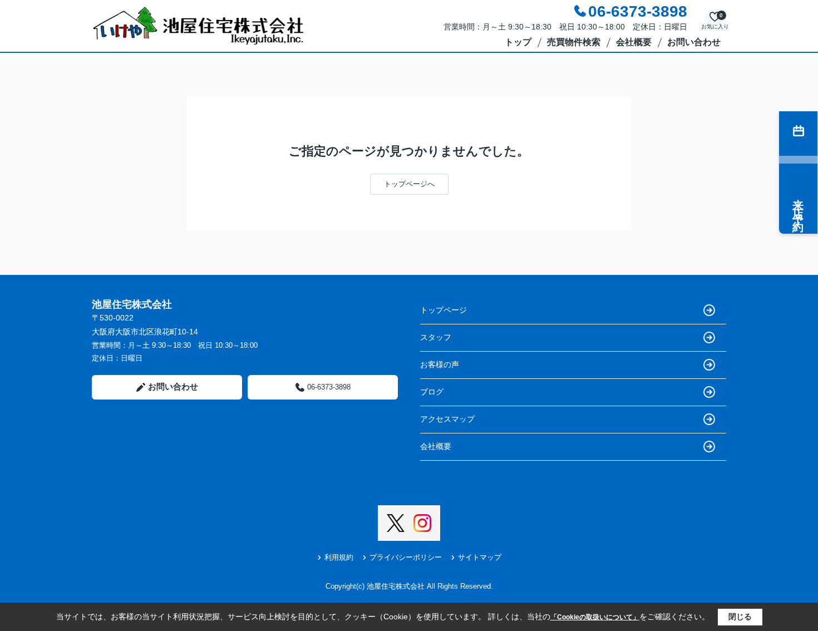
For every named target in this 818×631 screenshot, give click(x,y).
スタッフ (435, 337)
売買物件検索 (573, 42)
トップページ (443, 309)
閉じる (740, 616)
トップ (518, 42)
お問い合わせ (694, 42)
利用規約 (338, 557)
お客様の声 (439, 364)
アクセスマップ (447, 419)
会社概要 (634, 42)
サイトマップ (479, 557)
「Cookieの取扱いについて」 (594, 617)
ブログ (432, 391)
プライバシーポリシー (405, 557)
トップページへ (409, 184)
